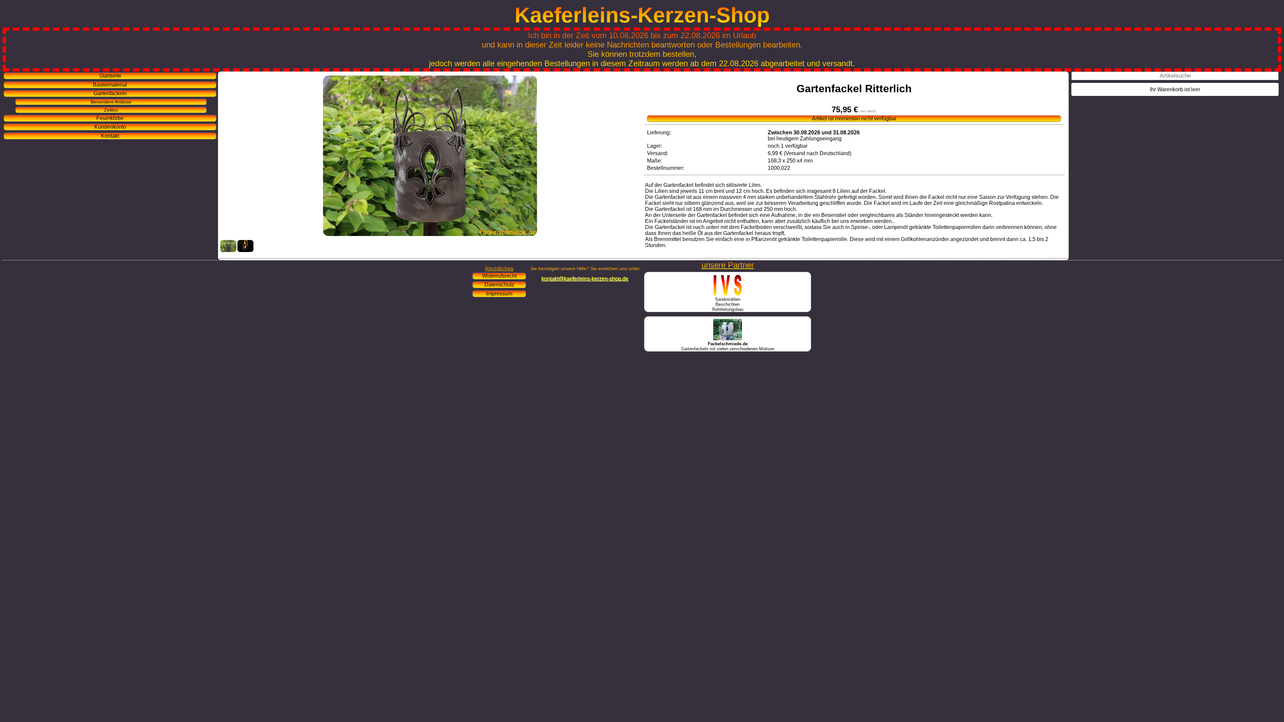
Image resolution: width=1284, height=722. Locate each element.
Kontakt (110, 136)
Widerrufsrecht (499, 276)
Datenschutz (499, 284)
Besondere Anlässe (111, 102)
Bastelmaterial (110, 85)
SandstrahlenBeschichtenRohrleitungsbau (727, 304)
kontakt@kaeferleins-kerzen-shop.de (584, 278)
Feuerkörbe (110, 118)
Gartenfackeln (110, 93)
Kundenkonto (110, 127)
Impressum (499, 293)
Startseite (110, 76)
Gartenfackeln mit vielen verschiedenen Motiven (727, 346)
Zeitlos (111, 110)
